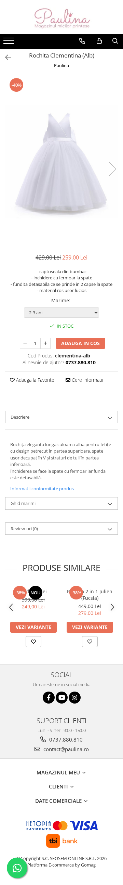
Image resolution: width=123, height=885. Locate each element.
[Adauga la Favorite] (33, 641)
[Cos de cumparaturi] (99, 41)
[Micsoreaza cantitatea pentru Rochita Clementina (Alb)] (25, 343)
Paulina (61, 65)
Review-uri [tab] (24, 529)
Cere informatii (86, 380)
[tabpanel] (61, 161)
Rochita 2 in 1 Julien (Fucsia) (89, 594)
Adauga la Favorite (34, 380)
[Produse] (9, 43)
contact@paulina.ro (65, 749)
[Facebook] (49, 698)
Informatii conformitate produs (42, 488)
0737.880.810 (65, 739)
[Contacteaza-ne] (82, 41)
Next (112, 169)
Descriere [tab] (20, 417)
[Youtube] (62, 698)
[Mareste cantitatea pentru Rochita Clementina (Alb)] (45, 343)
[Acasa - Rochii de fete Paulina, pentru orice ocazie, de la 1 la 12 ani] (61, 17)
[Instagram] (75, 698)
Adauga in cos (80, 343)
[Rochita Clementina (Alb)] (61, 161)
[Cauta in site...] (115, 41)
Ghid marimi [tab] (23, 503)
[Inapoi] (5, 57)
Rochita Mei (33, 591)
